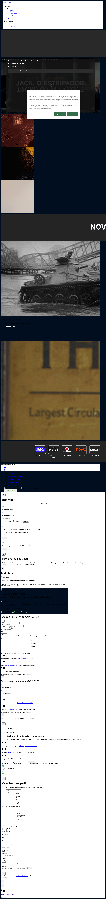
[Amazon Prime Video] (22, 795)
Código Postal (6, 833)
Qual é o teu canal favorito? (9, 826)
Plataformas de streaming (8, 806)
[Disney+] (22, 796)
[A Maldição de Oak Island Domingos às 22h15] (17, 163)
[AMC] (34, 640)
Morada (4, 834)
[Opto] (22, 805)
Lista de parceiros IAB (33, 109)
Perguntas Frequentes (13, 485)
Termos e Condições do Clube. (25, 658)
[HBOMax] (22, 798)
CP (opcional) (4, 626)
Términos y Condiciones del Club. (28, 746)
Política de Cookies (56, 100)
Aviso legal (11, 473)
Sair (11, 28)
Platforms (3, 639)
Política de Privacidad (13, 752)
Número (4, 838)
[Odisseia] (34, 645)
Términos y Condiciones (22, 876)
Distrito (4, 830)
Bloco (3, 841)
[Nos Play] (22, 806)
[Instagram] (5, 469)
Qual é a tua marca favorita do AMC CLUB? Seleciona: (15, 653)
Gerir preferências (11, 490)
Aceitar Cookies (72, 114)
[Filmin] (22, 801)
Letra (3, 850)
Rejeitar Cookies (60, 114)
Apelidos (3, 624)
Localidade (5, 831)
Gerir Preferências (35, 114)
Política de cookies (12, 482)
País (3, 828)
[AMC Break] (34, 643)
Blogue (12, 11)
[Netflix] (22, 793)
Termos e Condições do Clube (16, 476)
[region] (53, 104)
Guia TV (12, 10)
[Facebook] (5, 467)
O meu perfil (13, 26)
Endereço (4, 853)
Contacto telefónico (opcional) (8, 628)
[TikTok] (5, 470)
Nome (2, 622)
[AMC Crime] (34, 646)
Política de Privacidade (14, 479)
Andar (4, 847)
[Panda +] (22, 802)
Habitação (5, 844)
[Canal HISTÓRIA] (34, 642)
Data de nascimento (6, 629)
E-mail (5, 518)
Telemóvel (5, 855)
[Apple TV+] (22, 799)
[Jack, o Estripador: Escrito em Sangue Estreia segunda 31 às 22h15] (17, 130)
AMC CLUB (13, 13)
